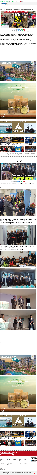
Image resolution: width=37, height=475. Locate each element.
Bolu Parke (8, 465)
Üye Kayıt (1, 468)
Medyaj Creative (9, 460)
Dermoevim (8, 459)
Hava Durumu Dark (3, 459)
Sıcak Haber (26, 463)
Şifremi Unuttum (2, 469)
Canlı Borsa (14, 458)
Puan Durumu (15, 460)
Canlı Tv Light (2, 463)
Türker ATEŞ (8, 458)
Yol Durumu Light (2, 460)
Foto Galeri (25, 458)
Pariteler (20, 463)
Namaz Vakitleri (15, 459)
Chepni (8, 464)
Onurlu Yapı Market (9, 463)
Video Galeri (25, 459)
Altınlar (20, 458)
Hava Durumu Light (3, 458)
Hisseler (20, 460)
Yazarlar (25, 460)
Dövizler (20, 459)
